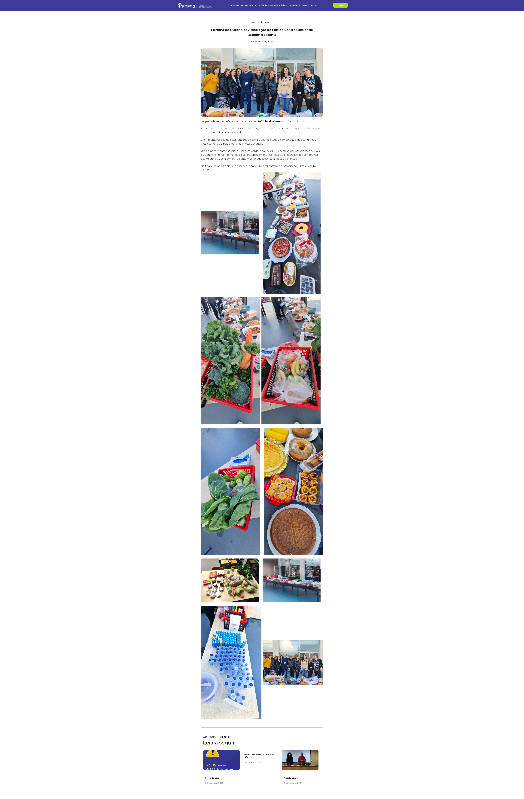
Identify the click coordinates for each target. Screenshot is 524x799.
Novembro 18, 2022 (262, 41)
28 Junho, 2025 (252, 762)
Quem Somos (233, 5)
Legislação (262, 5)
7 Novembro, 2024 (293, 783)
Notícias (314, 5)
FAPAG (267, 22)
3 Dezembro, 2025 (214, 783)
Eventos (305, 5)
